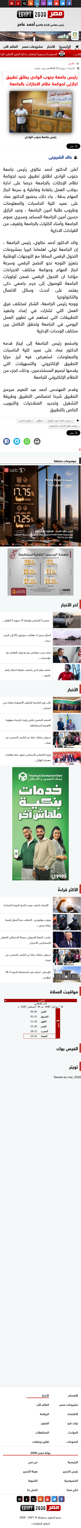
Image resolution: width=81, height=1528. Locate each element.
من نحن (32, 1461)
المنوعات (72, 1441)
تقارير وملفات (40, 1441)
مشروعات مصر (32, 46)
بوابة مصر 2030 (40, 1452)
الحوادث (73, 1432)
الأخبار (51, 46)
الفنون (45, 1422)
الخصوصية (71, 1480)
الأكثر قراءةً (68, 889)
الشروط (32, 1480)
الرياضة (44, 1413)
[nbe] (40, 36)
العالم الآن (10, 46)
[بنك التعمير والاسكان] (40, 823)
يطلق (39, 420)
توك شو (72, 1422)
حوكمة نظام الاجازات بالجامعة (64, 426)
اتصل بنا (32, 1489)
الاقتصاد (72, 1413)
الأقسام (73, 1395)
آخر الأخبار (69, 604)
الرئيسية (65, 46)
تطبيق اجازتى (24, 420)
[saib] (40, 505)
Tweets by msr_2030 (67, 1076)
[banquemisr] (40, 572)
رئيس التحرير (70, 1470)
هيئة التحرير (30, 1470)
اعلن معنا (72, 1489)
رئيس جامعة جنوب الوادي (59, 420)
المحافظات (42, 1432)
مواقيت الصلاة (64, 991)
